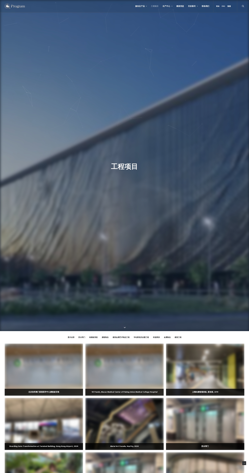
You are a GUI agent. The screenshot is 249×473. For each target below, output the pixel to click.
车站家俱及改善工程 (141, 337)
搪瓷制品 (105, 337)
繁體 (229, 6)
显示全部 (71, 337)
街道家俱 (156, 337)
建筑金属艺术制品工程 (121, 337)
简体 (217, 6)
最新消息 (180, 6)
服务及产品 (140, 6)
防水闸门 (81, 337)
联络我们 (205, 6)
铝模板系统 (93, 337)
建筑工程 (178, 337)
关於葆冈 (192, 6)
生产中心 (166, 6)
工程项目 (155, 6)
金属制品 (167, 337)
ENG (223, 6)
